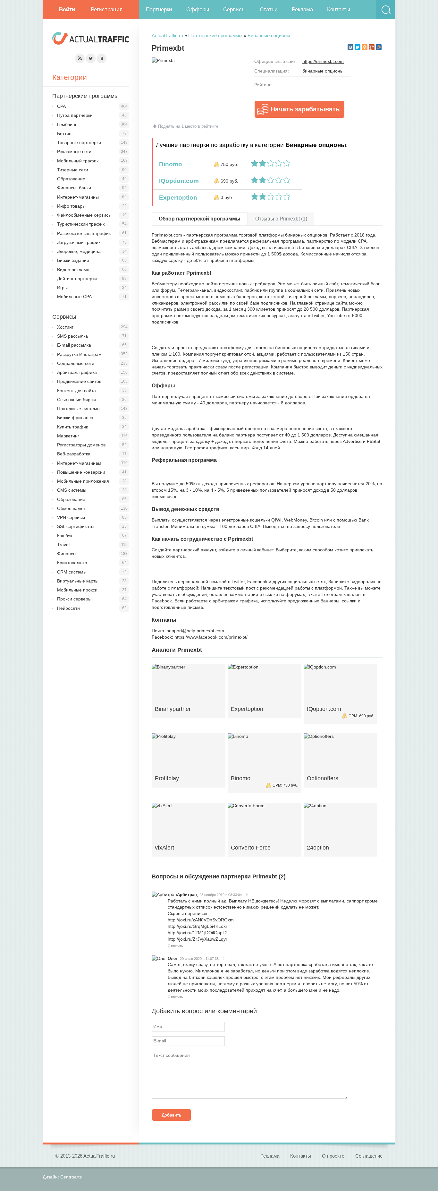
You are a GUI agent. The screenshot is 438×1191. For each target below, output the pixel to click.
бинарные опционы (322, 70)
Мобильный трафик (77, 160)
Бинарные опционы (269, 35)
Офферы (197, 9)
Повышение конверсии (81, 472)
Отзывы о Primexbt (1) (281, 218)
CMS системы (71, 490)
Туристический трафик (81, 224)
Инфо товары (71, 206)
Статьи (269, 9)
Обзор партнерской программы (199, 218)
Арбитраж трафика (77, 372)
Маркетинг (68, 435)
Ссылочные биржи (76, 399)
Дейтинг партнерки (77, 278)
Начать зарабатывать (305, 109)
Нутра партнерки (75, 115)
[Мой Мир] (379, 47)
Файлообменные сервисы (84, 215)
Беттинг (65, 133)
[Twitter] (357, 47)
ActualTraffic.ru (167, 35)
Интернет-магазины (78, 197)
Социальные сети (75, 363)
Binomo (169, 164)
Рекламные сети (74, 151)
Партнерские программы (215, 35)
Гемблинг (67, 124)
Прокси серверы (74, 598)
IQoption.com (177, 180)
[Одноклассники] (364, 47)
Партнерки (159, 9)
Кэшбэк (64, 535)
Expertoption (176, 197)
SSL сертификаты (75, 526)
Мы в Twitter (91, 58)
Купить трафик (72, 426)
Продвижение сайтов (79, 381)
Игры (62, 287)
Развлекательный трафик (84, 233)
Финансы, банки (74, 187)
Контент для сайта (76, 390)
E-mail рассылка (74, 345)
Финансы (66, 553)
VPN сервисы (71, 517)
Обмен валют (71, 508)
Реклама (302, 9)
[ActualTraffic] (90, 39)
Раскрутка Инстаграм (79, 354)
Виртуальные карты (77, 580)
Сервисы (234, 9)
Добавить (171, 1115)
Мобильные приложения (83, 481)
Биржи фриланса (75, 417)
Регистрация (106, 9)
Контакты (338, 9)
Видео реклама (73, 269)
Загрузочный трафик (78, 242)
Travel (63, 544)
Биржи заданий (73, 260)
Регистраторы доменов (81, 444)
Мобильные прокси (77, 589)
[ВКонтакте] (350, 47)
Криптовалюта (72, 562)
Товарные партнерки (79, 142)
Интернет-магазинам (79, 463)
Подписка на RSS (80, 58)
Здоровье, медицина (79, 251)
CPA (61, 106)
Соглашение (369, 1156)
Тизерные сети (72, 169)
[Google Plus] (372, 47)
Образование (71, 178)
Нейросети (68, 608)
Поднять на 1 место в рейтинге (188, 126)
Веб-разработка (73, 453)
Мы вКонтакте (101, 58)
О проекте (333, 1156)
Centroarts (71, 1176)
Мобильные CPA (74, 296)
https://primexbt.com (323, 61)
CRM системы (72, 571)
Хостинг (65, 327)
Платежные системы (78, 408)
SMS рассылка (72, 336)
